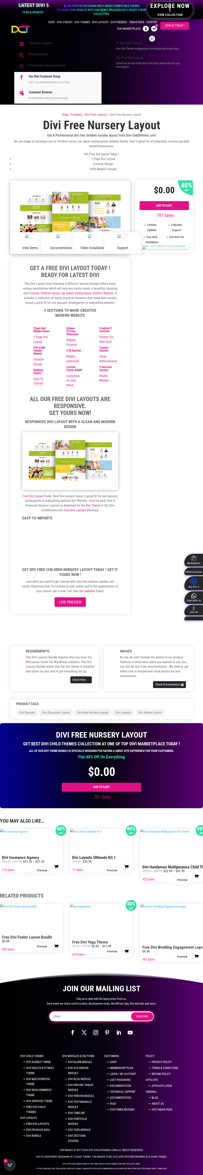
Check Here (79, 680)
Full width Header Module (39, 350)
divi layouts (123, 712)
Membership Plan (121, 1068)
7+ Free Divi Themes (129, 43)
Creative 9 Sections (105, 329)
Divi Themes (82, 22)
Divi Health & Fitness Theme (40, 1070)
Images (126, 651)
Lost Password (120, 1080)
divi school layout (150, 712)
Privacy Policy (162, 1062)
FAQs (113, 1103)
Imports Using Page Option (96, 532)
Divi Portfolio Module (77, 1121)
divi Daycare (27, 712)
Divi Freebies (119, 22)
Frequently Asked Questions (47, 65)
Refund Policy (161, 1074)
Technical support (40, 43)
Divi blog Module (79, 1079)
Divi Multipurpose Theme (38, 1081)
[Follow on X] (84, 1033)
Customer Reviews (40, 92)
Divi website (87, 591)
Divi (28, 662)
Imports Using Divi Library (46, 532)
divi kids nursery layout (92, 712)
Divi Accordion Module (78, 1070)
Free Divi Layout (32, 496)
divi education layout (56, 712)
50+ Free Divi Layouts (130, 58)
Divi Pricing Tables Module (80, 1087)
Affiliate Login (162, 1086)
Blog (155, 1097)
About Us (158, 1103)
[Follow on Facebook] (73, 1033)
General (151, 1092)
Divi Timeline (76, 1113)
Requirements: (38, 651)
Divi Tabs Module (79, 1130)
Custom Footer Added (74, 368)
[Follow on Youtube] (130, 1033)
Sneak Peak (136, 22)
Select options (56, 867)
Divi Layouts (100, 22)
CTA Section (73, 350)
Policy (150, 1056)
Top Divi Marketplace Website (142, 1045)
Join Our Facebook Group (57, 1045)
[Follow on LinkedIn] (119, 1033)
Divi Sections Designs (77, 1138)
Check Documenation (167, 684)
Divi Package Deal (38, 1130)
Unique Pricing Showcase (72, 331)
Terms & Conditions (165, 1068)
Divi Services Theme (39, 1101)
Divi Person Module (81, 1096)
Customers (111, 1056)
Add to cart (164, 205)
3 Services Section (105, 368)
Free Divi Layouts (75, 510)
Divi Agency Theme (38, 1062)
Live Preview (70, 602)
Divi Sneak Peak (162, 1109)
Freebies (76, 115)
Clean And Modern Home (42, 329)
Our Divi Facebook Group (44, 76)
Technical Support (123, 1092)
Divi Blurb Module (80, 1062)
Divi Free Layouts (96, 115)
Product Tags (27, 704)
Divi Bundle (33, 1136)
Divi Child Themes (32, 1056)
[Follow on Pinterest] (107, 1033)
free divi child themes (36, 1109)
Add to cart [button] (127, 867)
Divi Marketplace (129, 29)
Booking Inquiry (38, 371)
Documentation (38, 54)
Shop (51, 22)
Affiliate (152, 1080)
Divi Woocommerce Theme (39, 1092)
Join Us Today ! (175, 25)
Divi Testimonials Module (80, 1104)
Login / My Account (123, 1074)
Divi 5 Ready (65, 22)
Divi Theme (93, 505)
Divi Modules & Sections (78, 1056)
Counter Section (104, 349)
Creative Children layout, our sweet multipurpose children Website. (71, 293)
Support (151, 22)
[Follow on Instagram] (96, 1033)
